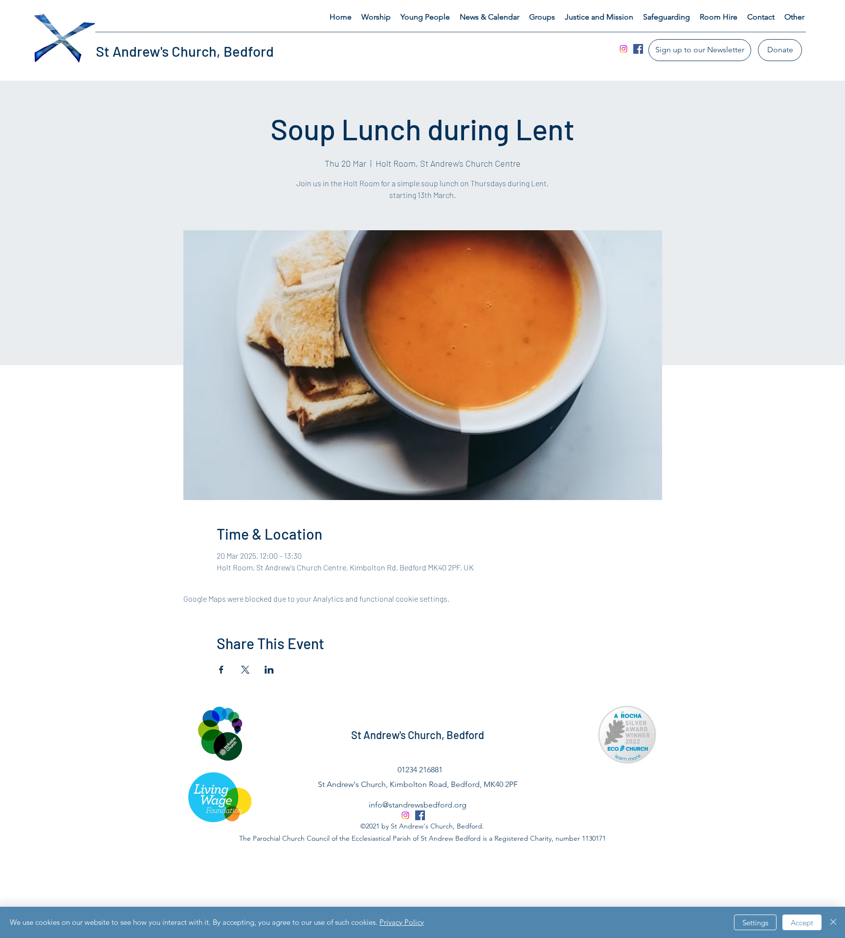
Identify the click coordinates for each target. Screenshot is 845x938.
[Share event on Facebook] (221, 670)
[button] (376, 17)
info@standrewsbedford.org (418, 804)
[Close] (833, 922)
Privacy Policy (401, 922)
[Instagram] (623, 49)
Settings (755, 922)
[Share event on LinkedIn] (269, 670)
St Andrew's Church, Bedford (185, 51)
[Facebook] (638, 49)
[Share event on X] (245, 670)
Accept (802, 922)
